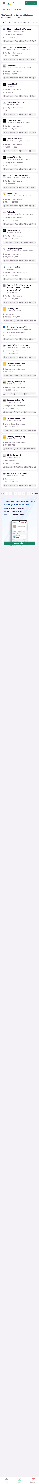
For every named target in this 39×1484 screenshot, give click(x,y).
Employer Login (18, 3)
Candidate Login (31, 3)
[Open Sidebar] (4, 3)
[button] (19, 522)
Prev (2, 493)
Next (36, 493)
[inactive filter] (3, 22)
